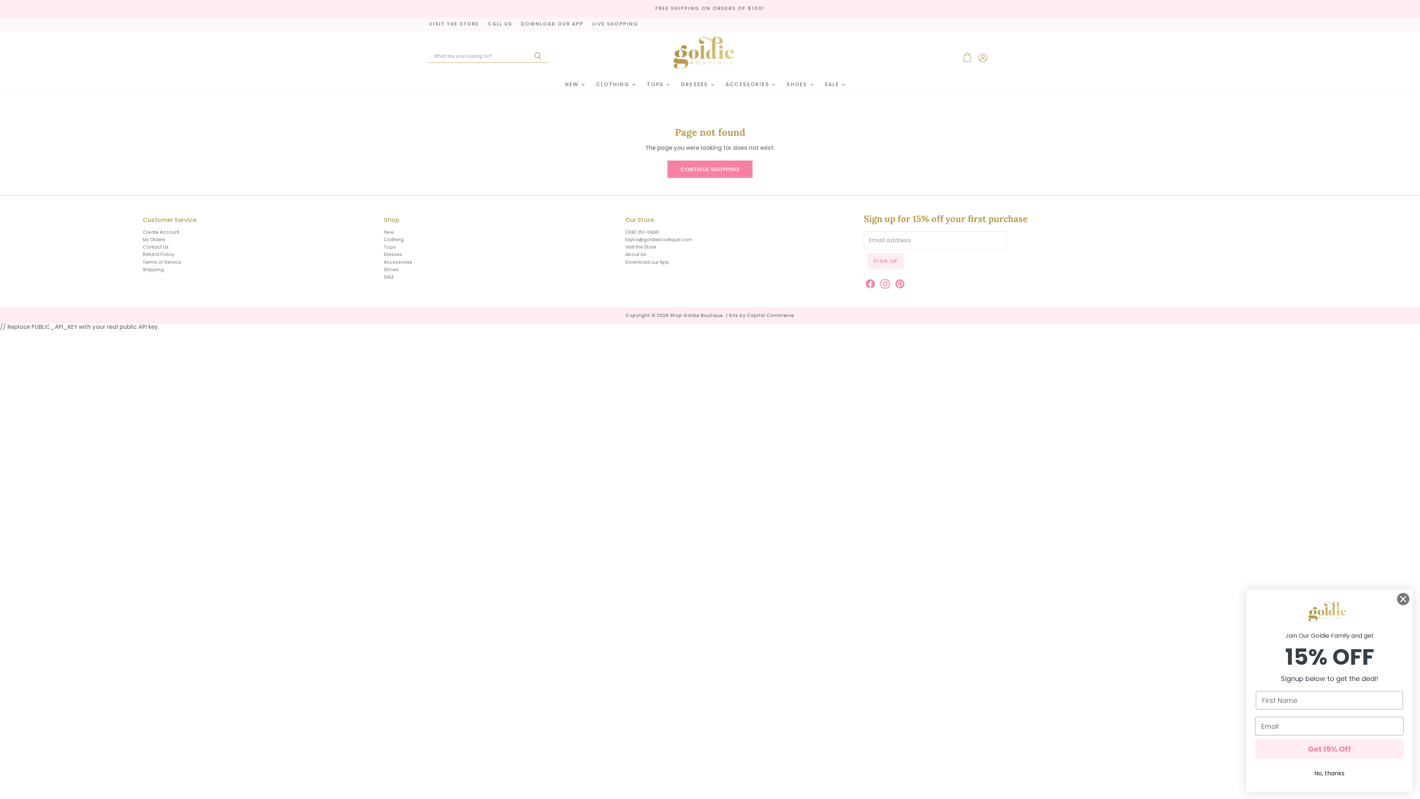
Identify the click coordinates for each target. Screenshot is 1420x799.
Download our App (647, 262)
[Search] (538, 56)
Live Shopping (615, 24)
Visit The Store (454, 24)
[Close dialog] (1403, 599)
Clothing (614, 84)
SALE (833, 84)
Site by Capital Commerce (761, 315)
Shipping (153, 269)
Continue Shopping (710, 169)
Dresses (695, 84)
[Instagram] (883, 282)
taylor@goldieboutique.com (658, 239)
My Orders (154, 239)
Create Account (161, 232)
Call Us (500, 24)
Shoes (798, 84)
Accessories (748, 84)
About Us (635, 254)
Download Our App (552, 24)
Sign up (885, 261)
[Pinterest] (898, 282)
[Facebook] (869, 282)
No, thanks (1329, 773)
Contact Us (156, 247)
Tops (656, 84)
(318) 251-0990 (642, 232)
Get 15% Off (1329, 749)
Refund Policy (158, 254)
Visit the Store (640, 247)
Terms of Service (162, 262)
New (573, 84)
